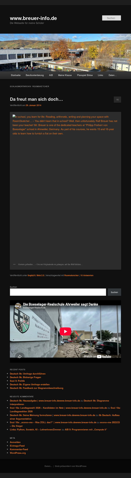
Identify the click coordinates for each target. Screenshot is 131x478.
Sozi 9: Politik (17, 380)
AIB (51, 75)
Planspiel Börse (85, 75)
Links (100, 75)
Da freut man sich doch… (36, 99)
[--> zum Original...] (65, 187)
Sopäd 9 (31, 275)
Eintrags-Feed (17, 445)
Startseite (15, 75)
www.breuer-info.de (33, 18)
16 (117, 99)
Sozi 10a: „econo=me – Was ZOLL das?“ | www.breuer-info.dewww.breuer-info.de (53, 422)
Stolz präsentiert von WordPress (70, 466)
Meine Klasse (65, 75)
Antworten (86, 275)
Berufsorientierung (35, 75)
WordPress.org (18, 452)
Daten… (113, 75)
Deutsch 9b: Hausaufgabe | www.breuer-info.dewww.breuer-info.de (45, 400)
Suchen (13, 286)
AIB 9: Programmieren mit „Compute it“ (86, 429)
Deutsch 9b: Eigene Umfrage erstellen (30, 384)
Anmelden (15, 442)
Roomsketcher (71, 275)
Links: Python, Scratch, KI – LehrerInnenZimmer (35, 429)
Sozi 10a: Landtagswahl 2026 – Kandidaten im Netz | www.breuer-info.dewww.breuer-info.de (58, 407)
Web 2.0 (40, 275)
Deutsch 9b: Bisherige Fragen (25, 377)
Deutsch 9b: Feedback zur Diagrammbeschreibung (36, 388)
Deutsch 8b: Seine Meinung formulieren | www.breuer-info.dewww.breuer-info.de (52, 415)
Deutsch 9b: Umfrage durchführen (28, 373)
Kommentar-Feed (19, 449)
